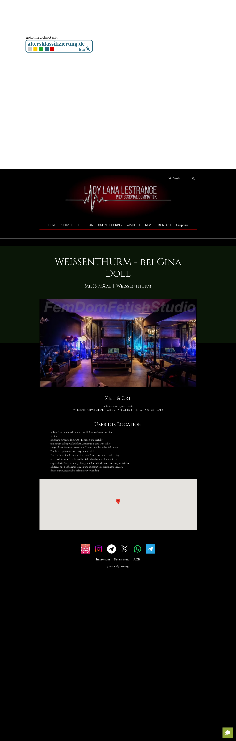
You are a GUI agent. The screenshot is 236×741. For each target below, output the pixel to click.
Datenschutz (121, 559)
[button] (194, 178)
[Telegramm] (111, 549)
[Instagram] (98, 549)
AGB (136, 559)
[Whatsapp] (137, 549)
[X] (124, 549)
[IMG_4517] (85, 549)
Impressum (103, 559)
